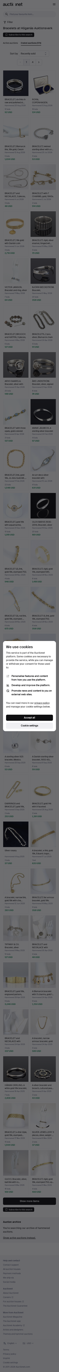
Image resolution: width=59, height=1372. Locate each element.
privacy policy (41, 703)
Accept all (29, 717)
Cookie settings (29, 725)
